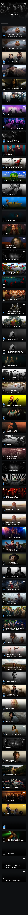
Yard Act (9, 286)
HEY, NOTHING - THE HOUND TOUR (11, 549)
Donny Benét (10, 708)
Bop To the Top (11, 114)
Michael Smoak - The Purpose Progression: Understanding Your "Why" (15, 879)
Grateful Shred (11, 616)
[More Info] (24, 27)
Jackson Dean (11, 75)
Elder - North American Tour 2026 (13, 378)
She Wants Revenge (13, 576)
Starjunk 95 (10, 853)
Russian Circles (12, 365)
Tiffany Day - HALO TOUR (14, 48)
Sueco (9, 642)
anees (8, 207)
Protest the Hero (12, 787)
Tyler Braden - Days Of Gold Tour (12, 563)
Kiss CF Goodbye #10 (12, 259)
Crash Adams (10, 154)
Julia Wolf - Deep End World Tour (12, 431)
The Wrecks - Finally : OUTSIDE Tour (13, 602)
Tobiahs (8, 748)
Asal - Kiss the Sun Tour (14, 88)
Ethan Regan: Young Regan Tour (12, 695)
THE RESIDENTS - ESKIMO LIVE (15, 484)
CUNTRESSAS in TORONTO (14, 589)
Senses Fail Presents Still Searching (13, 866)
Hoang (9, 101)
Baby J (9, 444)
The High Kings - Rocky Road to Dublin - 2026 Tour (15, 312)
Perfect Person (12, 299)
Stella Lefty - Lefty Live (13, 734)
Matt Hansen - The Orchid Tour (11, 760)
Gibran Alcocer (11, 220)
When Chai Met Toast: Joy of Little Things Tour (15, 325)
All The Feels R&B (12, 470)
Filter (5, 22)
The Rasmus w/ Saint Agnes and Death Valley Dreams (15, 127)
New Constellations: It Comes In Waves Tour (14, 655)
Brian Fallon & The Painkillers (11, 193)
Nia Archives (10, 721)
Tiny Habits (10, 813)
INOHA (8, 418)
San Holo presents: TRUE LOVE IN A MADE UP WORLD (15, 404)
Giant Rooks (11, 800)
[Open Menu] (25, 3)
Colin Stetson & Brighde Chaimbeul (13, 141)
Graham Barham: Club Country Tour (13, 391)
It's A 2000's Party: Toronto (15, 180)
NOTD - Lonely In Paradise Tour (12, 457)
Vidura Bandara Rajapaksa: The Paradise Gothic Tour (15, 338)
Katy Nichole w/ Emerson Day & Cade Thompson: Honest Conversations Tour (15, 668)
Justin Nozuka (11, 682)
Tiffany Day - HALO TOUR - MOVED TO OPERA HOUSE (14, 35)
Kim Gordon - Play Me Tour (14, 167)
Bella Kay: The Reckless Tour (11, 246)
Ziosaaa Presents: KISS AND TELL (12, 272)
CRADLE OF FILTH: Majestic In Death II (12, 497)
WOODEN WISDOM (12, 62)
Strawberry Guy (11, 774)
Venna (9, 827)
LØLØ (7, 233)
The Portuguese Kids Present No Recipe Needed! (15, 840)
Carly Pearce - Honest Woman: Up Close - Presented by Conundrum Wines (14, 510)
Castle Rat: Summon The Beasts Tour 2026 (13, 536)
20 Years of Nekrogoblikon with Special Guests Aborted (15, 629)
